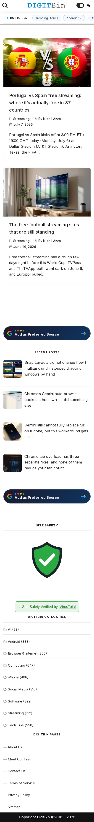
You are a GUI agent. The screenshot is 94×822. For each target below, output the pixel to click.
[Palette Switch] (80, 5)
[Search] (5, 5)
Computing (16, 665)
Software (15, 701)
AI (9, 629)
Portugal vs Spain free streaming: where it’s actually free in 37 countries (45, 103)
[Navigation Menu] (87, 5)
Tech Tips (16, 725)
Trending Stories (47, 18)
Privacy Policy (19, 795)
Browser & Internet (22, 653)
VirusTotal (68, 607)
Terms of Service (21, 783)
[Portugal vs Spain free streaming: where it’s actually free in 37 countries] (47, 62)
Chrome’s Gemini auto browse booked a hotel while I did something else (56, 399)
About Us (15, 747)
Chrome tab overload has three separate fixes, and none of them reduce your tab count (53, 462)
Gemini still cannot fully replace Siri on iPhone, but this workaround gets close (56, 431)
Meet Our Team (20, 759)
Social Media (18, 689)
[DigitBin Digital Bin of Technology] (46, 5)
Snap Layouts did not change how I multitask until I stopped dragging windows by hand (55, 368)
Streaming (21, 119)
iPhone (13, 677)
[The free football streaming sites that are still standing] (47, 192)
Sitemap (14, 807)
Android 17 (74, 18)
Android (14, 641)
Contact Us (17, 771)
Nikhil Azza (52, 119)
